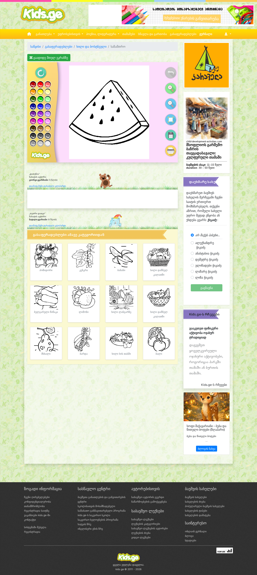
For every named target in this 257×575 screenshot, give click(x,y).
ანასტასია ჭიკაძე (207, 253)
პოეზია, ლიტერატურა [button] (101, 34)
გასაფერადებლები (183, 34)
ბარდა (84, 353)
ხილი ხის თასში (121, 353)
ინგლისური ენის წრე (90, 528)
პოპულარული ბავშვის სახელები (204, 506)
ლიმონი (84, 312)
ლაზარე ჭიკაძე (206, 271)
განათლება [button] (44, 34)
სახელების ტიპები (196, 510)
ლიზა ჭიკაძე (204, 277)
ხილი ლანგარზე (121, 312)
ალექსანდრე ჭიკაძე (204, 245)
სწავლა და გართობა (152, 34)
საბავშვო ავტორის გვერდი (147, 497)
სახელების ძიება (195, 501)
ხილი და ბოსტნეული (91, 46)
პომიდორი (46, 270)
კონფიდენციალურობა (37, 501)
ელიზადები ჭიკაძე (208, 265)
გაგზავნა (206, 288)
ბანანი (121, 270)
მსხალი (46, 353)
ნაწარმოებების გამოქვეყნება (149, 501)
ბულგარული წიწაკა (46, 312)
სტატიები (190, 540)
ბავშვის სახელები (196, 497)
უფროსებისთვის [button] (69, 34)
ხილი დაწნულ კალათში (159, 272)
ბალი (159, 353)
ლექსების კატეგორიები (145, 523)
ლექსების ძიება (141, 532)
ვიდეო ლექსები (141, 537)
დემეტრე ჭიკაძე (206, 259)
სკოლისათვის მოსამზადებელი (96, 506)
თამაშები (128, 34)
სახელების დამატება (198, 515)
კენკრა (83, 270)
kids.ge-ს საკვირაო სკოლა (94, 515)
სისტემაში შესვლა (35, 527)
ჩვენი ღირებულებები (37, 497)
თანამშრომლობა (34, 506)
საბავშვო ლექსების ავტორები (149, 528)
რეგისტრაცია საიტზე (36, 510)
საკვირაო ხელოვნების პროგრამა (98, 519)
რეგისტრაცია (32, 531)
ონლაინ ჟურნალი (196, 531)
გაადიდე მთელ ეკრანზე (50, 57)
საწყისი (35, 46)
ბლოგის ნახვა (206, 448)
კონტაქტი (30, 519)
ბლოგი (189, 535)
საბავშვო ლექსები (142, 519)
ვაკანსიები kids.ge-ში (37, 515)
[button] (227, 34)
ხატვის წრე (84, 524)
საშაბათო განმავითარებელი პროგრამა (102, 510)
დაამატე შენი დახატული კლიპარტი (47, 186)
